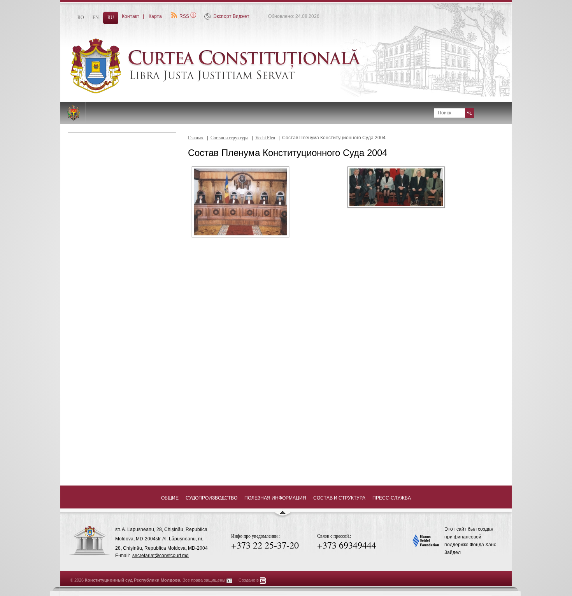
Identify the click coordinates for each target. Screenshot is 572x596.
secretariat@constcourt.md (160, 555)
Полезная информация (275, 498)
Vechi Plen (265, 137)
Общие (170, 498)
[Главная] (235, 92)
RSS (184, 16)
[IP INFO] (229, 580)
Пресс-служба (391, 498)
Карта (155, 16)
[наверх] (282, 516)
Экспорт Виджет (231, 16)
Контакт (130, 16)
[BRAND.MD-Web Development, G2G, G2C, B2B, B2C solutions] (263, 580)
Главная (196, 137)
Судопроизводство (211, 498)
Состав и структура (229, 137)
